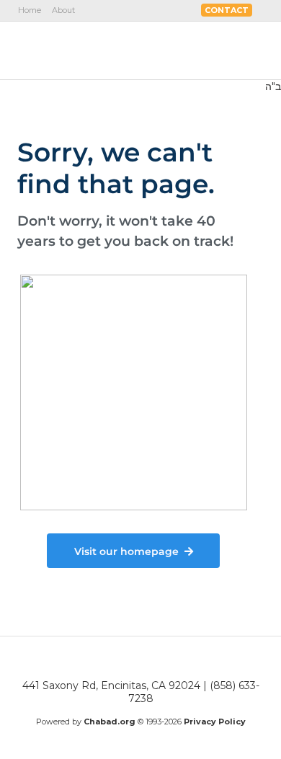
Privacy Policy (215, 721)
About (63, 10)
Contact (227, 10)
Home (29, 10)
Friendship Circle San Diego (99, 50)
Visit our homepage (126, 551)
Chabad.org (109, 721)
